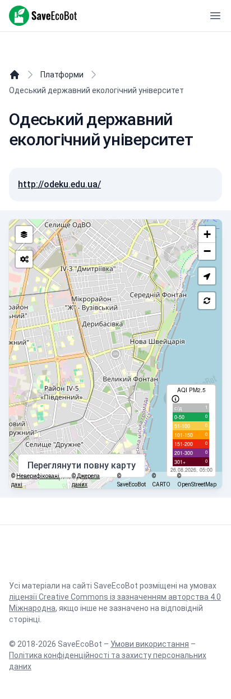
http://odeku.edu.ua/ (59, 184)
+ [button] (207, 234)
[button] (206, 276)
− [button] (207, 251)
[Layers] (24, 234)
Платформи (62, 74)
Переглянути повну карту (81, 465)
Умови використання (149, 644)
